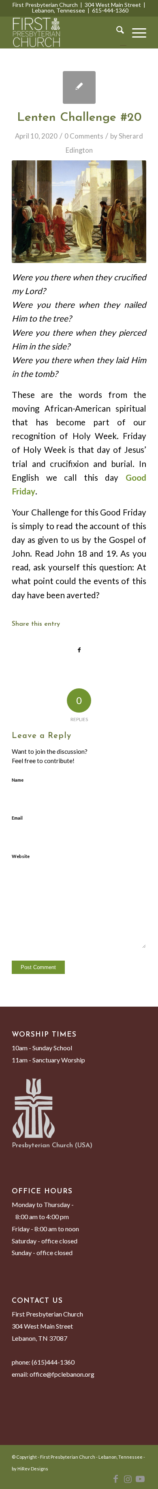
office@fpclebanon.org (62, 1374)
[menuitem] (116, 32)
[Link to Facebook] (116, 1479)
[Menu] (135, 32)
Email (17, 817)
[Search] (116, 32)
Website (21, 856)
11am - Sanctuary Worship (48, 1060)
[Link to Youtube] (140, 1479)
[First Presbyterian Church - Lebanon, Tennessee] (65, 32)
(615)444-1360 (53, 1362)
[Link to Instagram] (128, 1479)
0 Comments (83, 136)
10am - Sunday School (42, 1048)
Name (17, 779)
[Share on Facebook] (79, 650)
